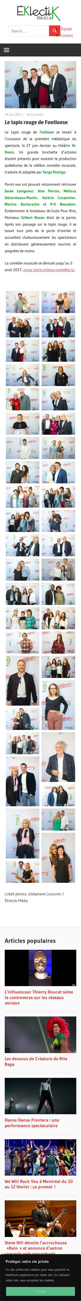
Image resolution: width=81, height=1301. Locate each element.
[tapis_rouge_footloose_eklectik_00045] (22, 302)
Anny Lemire (35, 114)
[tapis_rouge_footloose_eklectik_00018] (22, 618)
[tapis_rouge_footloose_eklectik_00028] (22, 497)
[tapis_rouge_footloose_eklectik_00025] (58, 521)
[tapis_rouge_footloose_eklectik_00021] (58, 570)
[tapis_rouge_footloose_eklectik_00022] (22, 570)
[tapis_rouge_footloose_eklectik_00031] (58, 448)
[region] (40, 1277)
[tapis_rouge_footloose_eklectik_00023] (58, 545)
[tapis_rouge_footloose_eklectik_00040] (22, 351)
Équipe (66, 28)
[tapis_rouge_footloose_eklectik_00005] (22, 833)
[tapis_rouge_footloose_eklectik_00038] (22, 375)
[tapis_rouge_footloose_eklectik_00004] (58, 819)
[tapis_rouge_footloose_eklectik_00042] (22, 326)
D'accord (40, 1291)
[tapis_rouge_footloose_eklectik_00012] (58, 705)
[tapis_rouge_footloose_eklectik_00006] (58, 795)
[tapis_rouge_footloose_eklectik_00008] (58, 757)
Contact (66, 35)
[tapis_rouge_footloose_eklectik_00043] (58, 302)
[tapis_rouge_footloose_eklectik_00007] (22, 781)
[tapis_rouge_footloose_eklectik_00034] (22, 424)
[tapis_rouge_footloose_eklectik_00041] (58, 326)
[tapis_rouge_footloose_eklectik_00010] (22, 743)
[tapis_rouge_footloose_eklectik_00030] (22, 472)
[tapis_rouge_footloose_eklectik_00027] (58, 497)
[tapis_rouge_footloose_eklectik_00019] (58, 594)
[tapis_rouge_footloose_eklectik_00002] (22, 872)
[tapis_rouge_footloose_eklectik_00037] (58, 375)
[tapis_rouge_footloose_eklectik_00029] (58, 472)
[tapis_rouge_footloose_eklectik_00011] (22, 719)
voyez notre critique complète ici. (49, 269)
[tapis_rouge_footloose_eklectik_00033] (58, 424)
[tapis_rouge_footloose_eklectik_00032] (22, 448)
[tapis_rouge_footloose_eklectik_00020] (22, 594)
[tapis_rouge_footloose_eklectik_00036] (22, 399)
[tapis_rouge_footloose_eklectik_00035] (58, 399)
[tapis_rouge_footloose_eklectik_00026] (22, 521)
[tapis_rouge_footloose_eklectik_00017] (58, 618)
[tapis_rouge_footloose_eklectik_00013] (58, 667)
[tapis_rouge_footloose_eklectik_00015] (58, 643)
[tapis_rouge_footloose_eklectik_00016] (22, 643)
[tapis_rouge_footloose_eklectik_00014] (22, 681)
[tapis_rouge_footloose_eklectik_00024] (22, 545)
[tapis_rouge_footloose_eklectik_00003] (58, 858)
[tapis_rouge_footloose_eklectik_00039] (58, 351)
